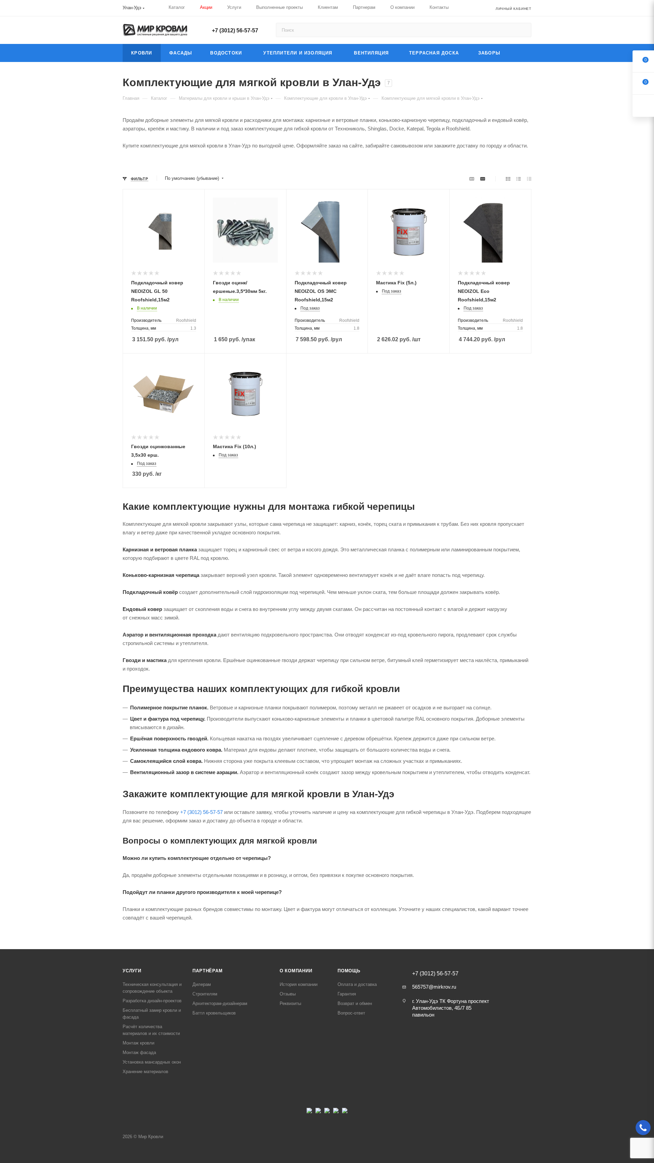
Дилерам (201, 984)
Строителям (204, 993)
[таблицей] (529, 178)
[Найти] (523, 30)
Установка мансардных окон (152, 1062)
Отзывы (288, 993)
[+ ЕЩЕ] (520, 53)
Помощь (349, 970)
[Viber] (335, 1112)
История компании (298, 984)
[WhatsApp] (344, 1112)
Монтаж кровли (138, 1043)
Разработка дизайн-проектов (152, 1000)
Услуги (132, 970)
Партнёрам (207, 970)
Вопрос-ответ (351, 1013)
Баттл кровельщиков (214, 1013)
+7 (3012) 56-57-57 (235, 30)
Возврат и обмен (355, 1003)
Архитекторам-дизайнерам (219, 1003)
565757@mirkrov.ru (434, 987)
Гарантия (347, 993)
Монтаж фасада (139, 1052)
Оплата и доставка (357, 984)
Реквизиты (290, 1003)
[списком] (518, 178)
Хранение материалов (145, 1071)
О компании (296, 970)
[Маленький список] (472, 178)
